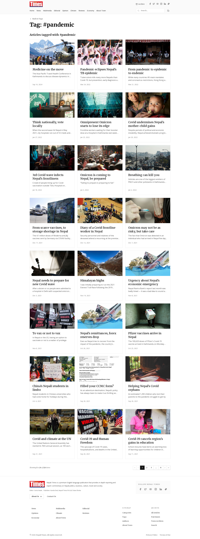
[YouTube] (157, 4)
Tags (124, 517)
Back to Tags (37, 19)
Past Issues (155, 517)
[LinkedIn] (165, 4)
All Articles (155, 513)
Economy (90, 10)
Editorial (57, 10)
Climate (73, 10)
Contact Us (51, 496)
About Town (101, 10)
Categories (126, 513)
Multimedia (47, 10)
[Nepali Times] (37, 484)
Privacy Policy (151, 535)
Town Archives (157, 521)
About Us (35, 496)
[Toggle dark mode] (168, 11)
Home (32, 10)
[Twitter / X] (154, 4)
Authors (125, 521)
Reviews (82, 10)
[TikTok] (168, 4)
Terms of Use (165, 535)
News (39, 10)
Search (154, 525)
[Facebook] (150, 4)
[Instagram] (161, 4)
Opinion (65, 10)
